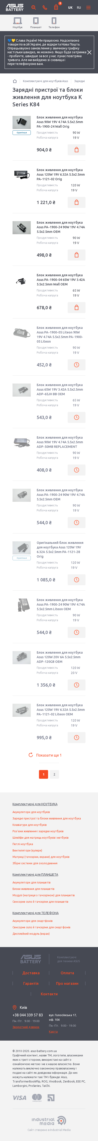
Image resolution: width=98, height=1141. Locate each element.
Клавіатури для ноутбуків (29, 824)
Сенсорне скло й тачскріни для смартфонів (41, 927)
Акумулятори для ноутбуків (31, 812)
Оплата (67, 973)
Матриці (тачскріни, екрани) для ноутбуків (41, 856)
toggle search (33, 7)
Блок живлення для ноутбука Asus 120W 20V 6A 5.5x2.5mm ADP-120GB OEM (60, 657)
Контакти (49, 994)
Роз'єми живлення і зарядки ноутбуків (38, 831)
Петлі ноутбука (23, 844)
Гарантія (31, 983)
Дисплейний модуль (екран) (31, 933)
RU (79, 7)
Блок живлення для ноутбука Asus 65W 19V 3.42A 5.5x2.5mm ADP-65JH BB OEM (60, 389)
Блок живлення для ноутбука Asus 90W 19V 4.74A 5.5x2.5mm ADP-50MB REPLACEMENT (60, 442)
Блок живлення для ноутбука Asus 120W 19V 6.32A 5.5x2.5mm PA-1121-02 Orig (61, 174)
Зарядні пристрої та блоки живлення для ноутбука (47, 818)
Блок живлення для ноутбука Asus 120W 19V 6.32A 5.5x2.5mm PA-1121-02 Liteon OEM (61, 709)
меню (88, 7)
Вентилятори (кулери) (27, 850)
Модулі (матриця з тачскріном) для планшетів (44, 895)
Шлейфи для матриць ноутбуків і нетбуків (40, 837)
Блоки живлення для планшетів (33, 888)
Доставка (31, 973)
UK (70, 7)
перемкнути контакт (45, 7)
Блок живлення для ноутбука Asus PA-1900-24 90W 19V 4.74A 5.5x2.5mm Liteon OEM (61, 604)
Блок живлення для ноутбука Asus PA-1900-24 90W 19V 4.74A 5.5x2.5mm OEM (61, 227)
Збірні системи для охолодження (35, 863)
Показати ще (49, 755)
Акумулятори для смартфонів (32, 920)
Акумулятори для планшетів (31, 882)
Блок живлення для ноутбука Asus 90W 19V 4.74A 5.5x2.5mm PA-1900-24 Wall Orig (60, 121)
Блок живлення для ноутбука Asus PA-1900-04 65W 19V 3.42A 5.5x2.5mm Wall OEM (61, 279)
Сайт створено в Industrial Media (49, 1129)
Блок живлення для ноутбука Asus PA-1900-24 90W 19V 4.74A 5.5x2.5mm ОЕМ (61, 494)
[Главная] (15, 81)
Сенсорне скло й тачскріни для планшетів (40, 901)
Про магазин (67, 983)
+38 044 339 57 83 (28, 1015)
